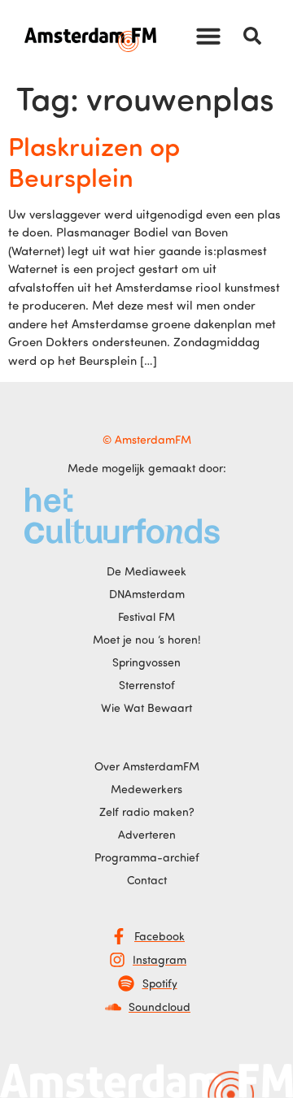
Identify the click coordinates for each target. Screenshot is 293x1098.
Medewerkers (146, 789)
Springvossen (146, 662)
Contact (147, 880)
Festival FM (146, 616)
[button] (208, 35)
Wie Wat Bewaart (146, 707)
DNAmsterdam (147, 594)
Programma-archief (146, 857)
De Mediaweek (146, 571)
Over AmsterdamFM (146, 766)
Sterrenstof (147, 685)
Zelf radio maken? (147, 811)
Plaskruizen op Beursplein (94, 160)
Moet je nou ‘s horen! (147, 639)
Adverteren (147, 834)
